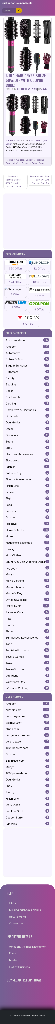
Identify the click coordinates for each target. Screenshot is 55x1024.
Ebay (27, 447)
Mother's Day (27, 593)
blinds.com (27, 729)
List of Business (19, 967)
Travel (27, 663)
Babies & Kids (27, 359)
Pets (27, 618)
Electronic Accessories (27, 454)
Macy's (27, 767)
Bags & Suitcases (27, 365)
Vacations (27, 675)
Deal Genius (27, 422)
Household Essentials (27, 542)
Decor (27, 429)
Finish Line (27, 485)
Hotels (27, 536)
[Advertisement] (27, 221)
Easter (27, 441)
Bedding (27, 384)
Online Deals (38, 163)
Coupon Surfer (27, 817)
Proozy (27, 625)
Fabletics (27, 824)
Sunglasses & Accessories (27, 637)
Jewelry (27, 549)
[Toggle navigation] (49, 11)
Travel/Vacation (27, 669)
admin (44, 89)
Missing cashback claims (25, 910)
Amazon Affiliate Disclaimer (27, 946)
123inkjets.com (27, 760)
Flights (27, 498)
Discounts (27, 435)
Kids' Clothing (27, 555)
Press (12, 953)
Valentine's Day (27, 682)
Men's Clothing (27, 580)
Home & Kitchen (27, 530)
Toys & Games (27, 656)
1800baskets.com (27, 748)
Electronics (27, 460)
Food (27, 504)
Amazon (20, 159)
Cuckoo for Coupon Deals (17, 2)
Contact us (16, 923)
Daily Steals (27, 804)
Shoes (27, 631)
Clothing (27, 403)
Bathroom (27, 372)
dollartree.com (27, 741)
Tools (27, 644)
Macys (27, 574)
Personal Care (27, 612)
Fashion (27, 466)
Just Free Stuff (27, 811)
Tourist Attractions (27, 650)
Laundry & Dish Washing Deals (27, 561)
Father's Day (27, 473)
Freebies (27, 511)
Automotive (27, 353)
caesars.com (27, 710)
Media (13, 960)
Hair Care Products (21, 163)
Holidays (27, 523)
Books (27, 391)
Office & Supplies (27, 599)
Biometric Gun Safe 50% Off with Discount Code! (40, 179)
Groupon (27, 517)
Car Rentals (27, 397)
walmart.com (27, 722)
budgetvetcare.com (27, 735)
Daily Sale (27, 416)
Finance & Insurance (27, 479)
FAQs (12, 903)
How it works (18, 916)
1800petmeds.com (27, 773)
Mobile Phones (27, 587)
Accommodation (27, 340)
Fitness (27, 492)
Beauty (27, 378)
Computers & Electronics (27, 410)
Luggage (27, 568)
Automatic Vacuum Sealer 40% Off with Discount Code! (13, 181)
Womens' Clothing (27, 688)
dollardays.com (27, 716)
